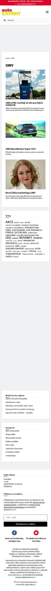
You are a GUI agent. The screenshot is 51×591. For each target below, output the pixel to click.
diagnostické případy (15, 228)
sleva (37, 248)
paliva (20, 241)
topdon (32, 251)
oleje (15, 241)
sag (17, 246)
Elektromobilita (12, 442)
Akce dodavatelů (12, 431)
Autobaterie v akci (13, 402)
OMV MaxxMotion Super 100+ (21, 149)
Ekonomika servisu (13, 438)
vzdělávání (38, 254)
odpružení (9, 241)
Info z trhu (10, 445)
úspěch (9, 256)
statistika (16, 251)
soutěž (8, 251)
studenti (24, 251)
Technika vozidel (12, 452)
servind (23, 246)
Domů (8, 58)
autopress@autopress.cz (25, 577)
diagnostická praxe (30, 225)
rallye (20, 243)
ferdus (9, 232)
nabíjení (15, 238)
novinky (25, 238)
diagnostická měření (13, 225)
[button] (47, 12)
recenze (26, 243)
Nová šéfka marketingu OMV (20, 192)
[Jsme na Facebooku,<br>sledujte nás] (14, 532)
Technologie (11, 456)
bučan (27, 222)
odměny (38, 238)
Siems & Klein (29, 249)
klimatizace (32, 233)
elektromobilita (34, 230)
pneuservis (11, 243)
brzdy (22, 222)
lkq (8, 238)
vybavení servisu (28, 254)
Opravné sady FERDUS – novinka (19, 413)
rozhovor (10, 246)
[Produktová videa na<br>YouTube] (36, 532)
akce (9, 222)
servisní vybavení (15, 248)
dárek (8, 230)
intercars (20, 232)
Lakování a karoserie (14, 449)
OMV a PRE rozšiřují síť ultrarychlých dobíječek (24, 104)
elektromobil (18, 230)
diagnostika (32, 228)
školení (15, 257)
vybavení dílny (13, 254)
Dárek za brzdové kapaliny (16, 399)
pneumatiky (29, 241)
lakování (11, 235)
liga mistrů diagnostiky (28, 235)
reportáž (34, 243)
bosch (16, 222)
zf (44, 254)
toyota (39, 251)
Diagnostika (10, 434)
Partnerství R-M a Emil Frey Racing (20, 409)
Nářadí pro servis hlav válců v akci (19, 406)
